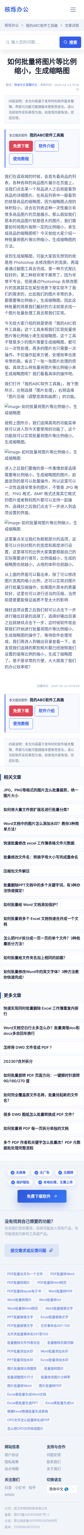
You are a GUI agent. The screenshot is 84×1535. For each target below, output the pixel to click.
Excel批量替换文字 (54, 1317)
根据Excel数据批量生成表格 (27, 1411)
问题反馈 (54, 1455)
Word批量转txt (50, 1300)
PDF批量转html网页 (51, 1282)
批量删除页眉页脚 (60, 1342)
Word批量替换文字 (59, 1308)
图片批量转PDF (50, 1386)
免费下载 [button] (21, 146)
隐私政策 (12, 1462)
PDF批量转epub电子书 (24, 1291)
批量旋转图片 (54, 1368)
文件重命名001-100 (55, 1325)
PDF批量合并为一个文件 (25, 1274)
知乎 (32, 1487)
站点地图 (12, 1469)
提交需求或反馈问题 (28, 1250)
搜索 (73, 42)
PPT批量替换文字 (20, 1317)
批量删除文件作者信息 (23, 1342)
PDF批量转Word (62, 1274)
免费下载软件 (39, 1196)
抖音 (8, 1487)
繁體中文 (31, 85)
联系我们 (54, 1462)
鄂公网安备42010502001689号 (35, 1520)
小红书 (20, 1487)
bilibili (9, 1494)
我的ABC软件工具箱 (42, 25)
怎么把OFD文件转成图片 (25, 1428)
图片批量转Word (19, 1386)
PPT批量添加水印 (20, 1360)
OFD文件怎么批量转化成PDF (28, 1420)
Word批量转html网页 (22, 1308)
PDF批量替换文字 (20, 1325)
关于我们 (54, 1469)
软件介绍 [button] (47, 146)
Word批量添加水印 (54, 1351)
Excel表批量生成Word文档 (26, 1394)
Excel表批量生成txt (60, 1403)
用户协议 (12, 1455)
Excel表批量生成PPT (22, 1403)
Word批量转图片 (19, 1300)
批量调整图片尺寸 (20, 1377)
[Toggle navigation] (73, 9)
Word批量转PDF (61, 1291)
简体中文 (19, 85)
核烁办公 (17, 9)
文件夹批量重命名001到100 (27, 1334)
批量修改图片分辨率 (55, 1377)
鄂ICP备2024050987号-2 (31, 1514)
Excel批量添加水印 (54, 1360)
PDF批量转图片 (18, 1282)
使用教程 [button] (21, 159)
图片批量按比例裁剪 (22, 1368)
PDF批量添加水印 (20, 1351)
